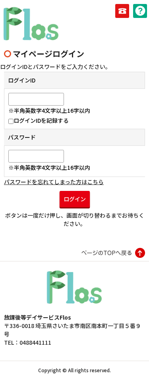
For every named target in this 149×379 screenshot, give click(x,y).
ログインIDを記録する (41, 120)
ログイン (75, 199)
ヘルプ (140, 11)
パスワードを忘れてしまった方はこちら (54, 182)
